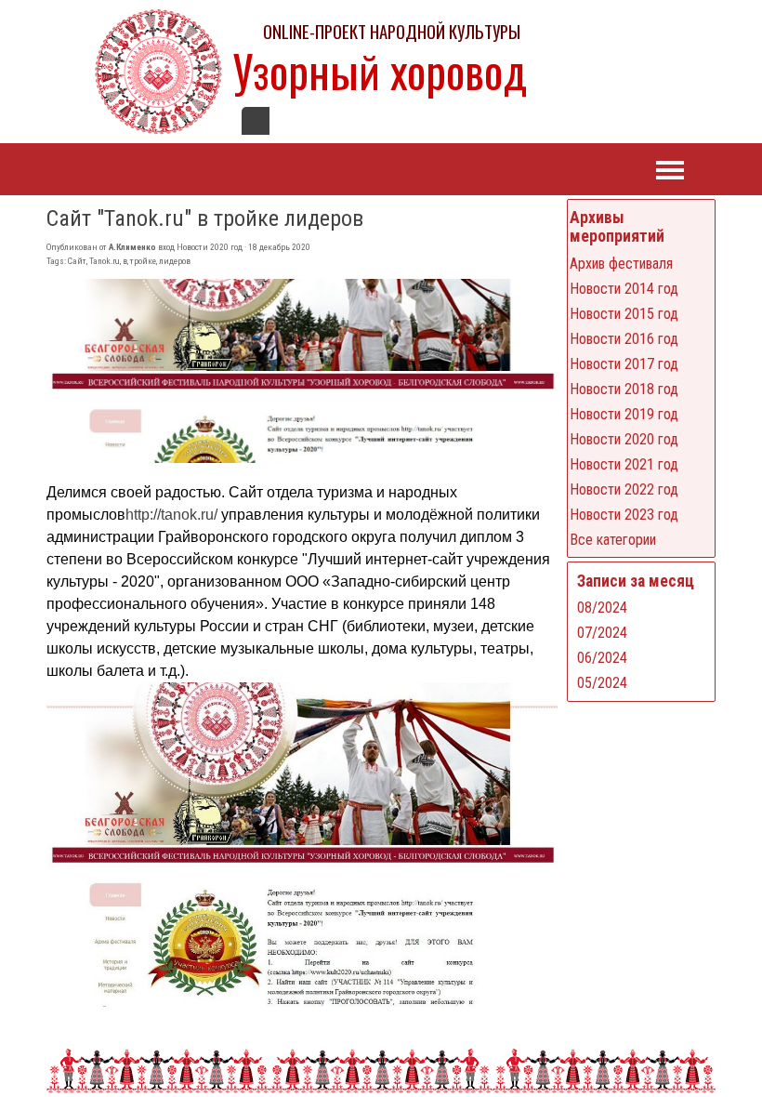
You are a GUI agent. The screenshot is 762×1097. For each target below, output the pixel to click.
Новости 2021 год (624, 464)
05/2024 (602, 683)
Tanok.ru (104, 261)
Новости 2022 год (624, 489)
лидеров (174, 261)
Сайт (77, 261)
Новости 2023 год (624, 514)
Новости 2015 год (624, 314)
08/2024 (602, 607)
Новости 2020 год (624, 439)
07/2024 (602, 632)
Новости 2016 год (624, 339)
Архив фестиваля (621, 263)
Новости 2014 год (624, 288)
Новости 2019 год (624, 414)
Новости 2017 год (624, 364)
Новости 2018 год (624, 389)
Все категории (613, 539)
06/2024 (602, 658)
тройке (143, 261)
